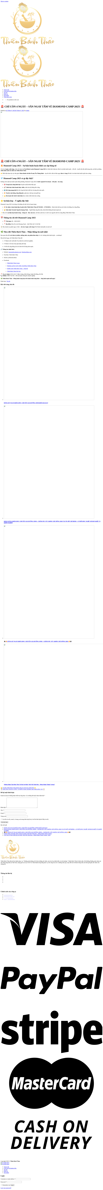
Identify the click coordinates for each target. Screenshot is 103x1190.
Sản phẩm (6, 95)
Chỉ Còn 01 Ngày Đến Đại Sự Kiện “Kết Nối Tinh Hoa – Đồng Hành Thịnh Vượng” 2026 (27, 835)
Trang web (3, 816)
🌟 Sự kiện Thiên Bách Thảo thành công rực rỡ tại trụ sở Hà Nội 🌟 (18, 787)
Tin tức (5, 92)
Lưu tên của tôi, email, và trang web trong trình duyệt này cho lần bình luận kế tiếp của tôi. (26, 819)
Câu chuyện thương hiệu (10, 91)
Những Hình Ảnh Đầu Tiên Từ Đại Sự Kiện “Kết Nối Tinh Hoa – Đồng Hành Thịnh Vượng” (28, 833)
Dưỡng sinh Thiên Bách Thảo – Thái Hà (17, 268)
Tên (2, 810)
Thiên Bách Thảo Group (13, 263)
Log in (12, 1185)
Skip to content (4, 1)
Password (4, 1182)
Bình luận (4, 807)
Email (3, 813)
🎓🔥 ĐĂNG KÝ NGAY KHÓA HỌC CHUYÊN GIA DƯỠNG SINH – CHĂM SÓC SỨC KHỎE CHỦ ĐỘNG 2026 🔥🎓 (37, 832)
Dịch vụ (6, 94)
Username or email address (8, 1179)
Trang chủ (6, 89)
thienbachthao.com (27, 252)
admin (27, 110)
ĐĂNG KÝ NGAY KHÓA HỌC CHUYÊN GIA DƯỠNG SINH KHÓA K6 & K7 (25, 827)
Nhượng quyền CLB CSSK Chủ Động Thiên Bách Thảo (21, 266)
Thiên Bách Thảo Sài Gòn (14, 271)
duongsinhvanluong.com (15, 252)
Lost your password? (6, 1188)
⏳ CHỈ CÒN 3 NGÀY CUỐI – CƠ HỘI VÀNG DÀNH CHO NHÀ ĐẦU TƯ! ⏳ (23, 789)
